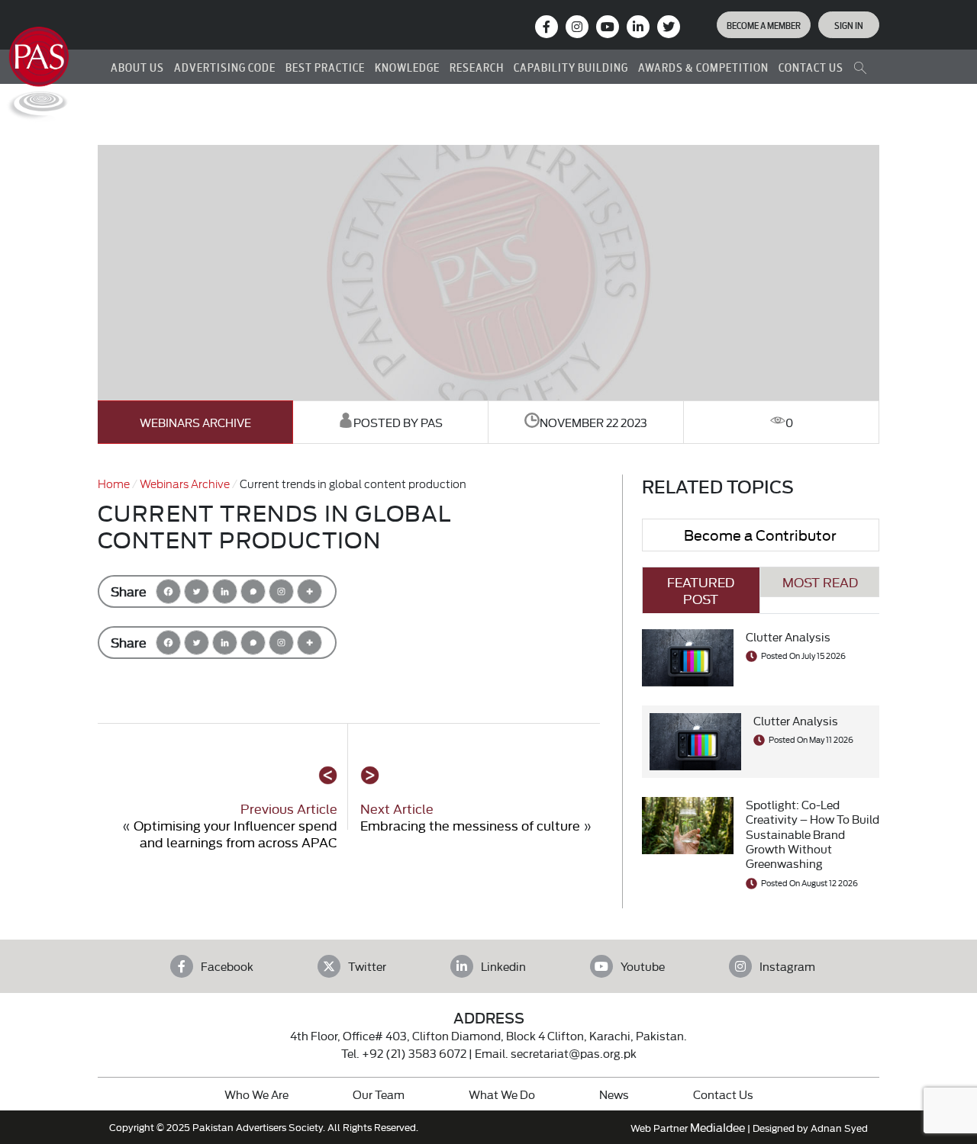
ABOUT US (137, 66)
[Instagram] (577, 26)
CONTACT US (811, 66)
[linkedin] (638, 26)
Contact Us (723, 1094)
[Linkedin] (224, 591)
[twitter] (668, 26)
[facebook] (546, 26)
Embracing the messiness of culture (470, 824)
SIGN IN (848, 24)
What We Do (502, 1094)
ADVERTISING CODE (225, 66)
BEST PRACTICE (325, 66)
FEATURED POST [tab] (700, 590)
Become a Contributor (760, 534)
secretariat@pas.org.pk (574, 1053)
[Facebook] (168, 591)
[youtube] (607, 26)
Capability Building (571, 66)
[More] (309, 591)
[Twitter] (196, 591)
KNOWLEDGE (407, 66)
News (614, 1094)
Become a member (764, 24)
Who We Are (256, 1094)
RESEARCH (477, 66)
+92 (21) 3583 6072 (414, 1053)
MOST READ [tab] (820, 581)
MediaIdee (717, 1127)
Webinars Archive (195, 422)
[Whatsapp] (253, 591)
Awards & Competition (703, 66)
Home (114, 483)
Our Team (379, 1094)
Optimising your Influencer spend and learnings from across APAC (235, 833)
